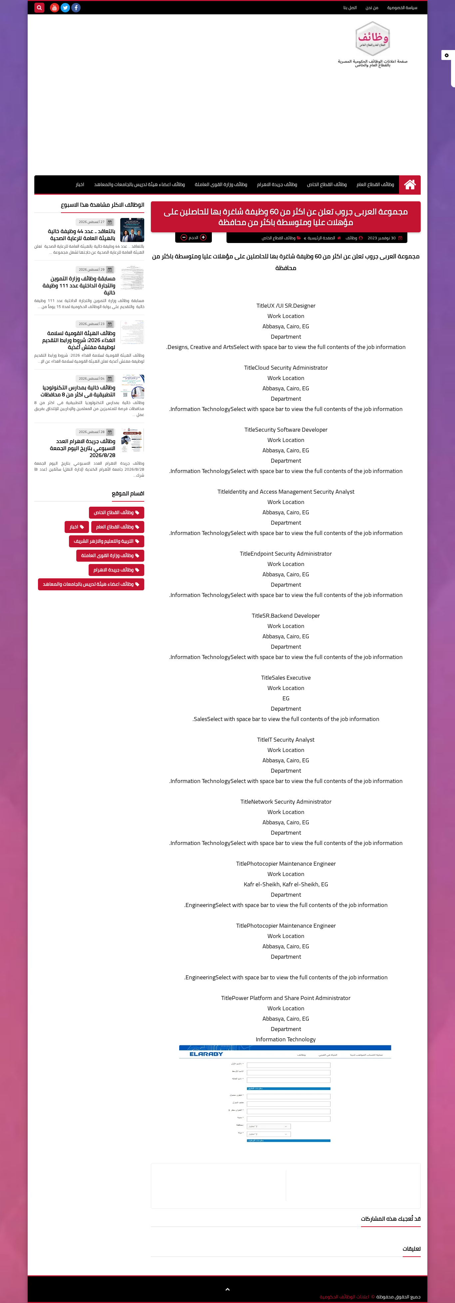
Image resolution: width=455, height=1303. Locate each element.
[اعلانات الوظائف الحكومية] (372, 45)
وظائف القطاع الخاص (327, 184)
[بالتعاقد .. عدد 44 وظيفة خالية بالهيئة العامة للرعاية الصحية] (132, 230)
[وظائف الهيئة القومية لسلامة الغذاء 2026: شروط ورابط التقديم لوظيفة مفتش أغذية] (132, 332)
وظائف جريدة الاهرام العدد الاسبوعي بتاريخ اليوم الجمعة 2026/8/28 (82, 448)
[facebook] (76, 7)
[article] (222, 1186)
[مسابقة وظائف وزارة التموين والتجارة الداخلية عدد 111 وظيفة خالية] (132, 278)
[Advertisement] (227, 125)
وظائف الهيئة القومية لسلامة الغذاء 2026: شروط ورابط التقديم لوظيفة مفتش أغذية (78, 340)
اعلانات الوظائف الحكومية (344, 1296)
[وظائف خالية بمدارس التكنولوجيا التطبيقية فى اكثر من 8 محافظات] (132, 387)
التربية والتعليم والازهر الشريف (104, 541)
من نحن (372, 7)
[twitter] (65, 7)
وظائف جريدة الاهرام (277, 184)
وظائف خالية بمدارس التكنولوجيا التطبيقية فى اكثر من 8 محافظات (78, 390)
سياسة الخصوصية (402, 7)
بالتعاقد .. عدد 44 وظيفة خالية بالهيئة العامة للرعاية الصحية (81, 234)
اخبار (80, 184)
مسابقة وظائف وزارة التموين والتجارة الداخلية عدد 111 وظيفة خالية (79, 285)
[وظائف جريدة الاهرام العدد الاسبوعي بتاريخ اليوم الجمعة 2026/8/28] (132, 440)
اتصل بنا (350, 7)
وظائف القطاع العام (375, 184)
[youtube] (54, 7)
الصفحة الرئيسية (321, 237)
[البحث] (39, 8)
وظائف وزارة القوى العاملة (221, 184)
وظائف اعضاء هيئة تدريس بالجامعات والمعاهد (139, 184)
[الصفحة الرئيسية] (410, 184)
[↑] (227, 1290)
